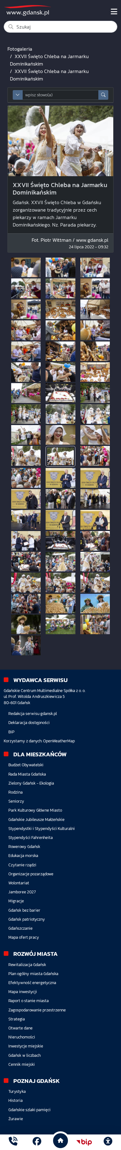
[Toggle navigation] (114, 12)
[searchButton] (103, 95)
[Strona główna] (13, 1142)
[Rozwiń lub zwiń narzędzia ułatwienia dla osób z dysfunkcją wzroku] (108, 1142)
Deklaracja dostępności (29, 723)
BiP (11, 732)
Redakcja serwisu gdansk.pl (32, 714)
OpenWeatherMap (59, 741)
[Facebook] (37, 1142)
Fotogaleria (19, 49)
